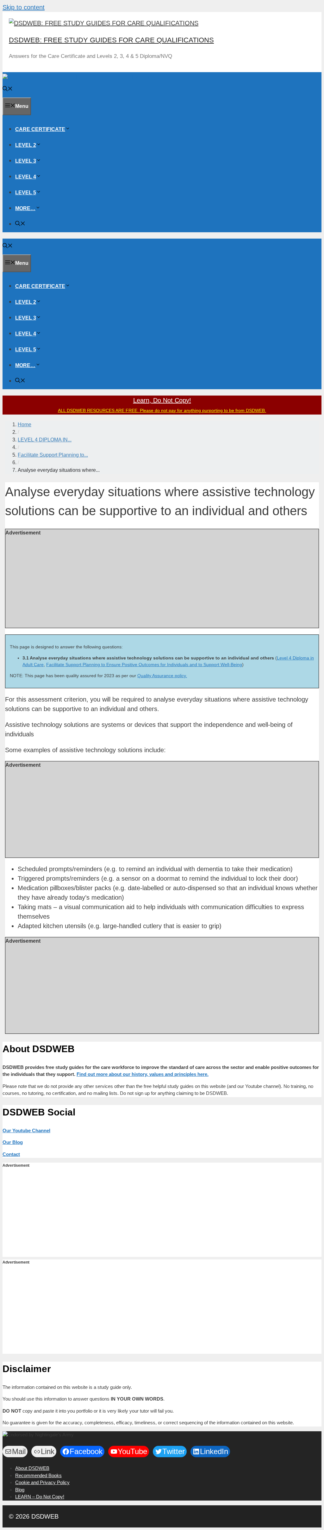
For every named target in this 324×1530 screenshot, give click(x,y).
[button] (67, 129)
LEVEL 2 (25, 145)
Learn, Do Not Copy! (162, 400)
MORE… (25, 208)
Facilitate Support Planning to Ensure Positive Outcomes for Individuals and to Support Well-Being (144, 664)
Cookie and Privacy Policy (42, 1482)
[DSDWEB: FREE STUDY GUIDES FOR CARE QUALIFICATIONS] (81, 77)
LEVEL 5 (25, 192)
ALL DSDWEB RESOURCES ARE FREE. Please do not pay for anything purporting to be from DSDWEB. (162, 410)
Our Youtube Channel (26, 1130)
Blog (19, 1489)
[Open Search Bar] (8, 89)
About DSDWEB (32, 1468)
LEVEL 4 (25, 176)
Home (24, 424)
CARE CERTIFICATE (40, 129)
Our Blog (13, 1142)
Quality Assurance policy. (162, 675)
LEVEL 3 (25, 161)
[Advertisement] (162, 581)
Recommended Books (38, 1475)
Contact (11, 1154)
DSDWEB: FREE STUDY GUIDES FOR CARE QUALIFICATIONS (111, 40)
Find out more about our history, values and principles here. (143, 1074)
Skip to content (24, 7)
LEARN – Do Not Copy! (39, 1496)
